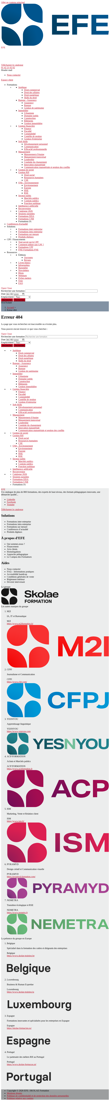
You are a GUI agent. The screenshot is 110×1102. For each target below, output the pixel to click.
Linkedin (11, 499)
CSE (26, 180)
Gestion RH (23, 172)
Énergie (27, 188)
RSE (26, 193)
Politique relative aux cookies (20, 1098)
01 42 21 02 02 (8, 67)
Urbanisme (29, 113)
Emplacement (7, 297)
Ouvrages (28, 257)
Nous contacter (13, 75)
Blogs (21, 273)
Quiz (20, 280)
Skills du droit (30, 97)
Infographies (24, 265)
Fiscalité (28, 131)
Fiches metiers (24, 278)
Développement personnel (36, 144)
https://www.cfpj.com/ (17, 682)
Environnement (31, 185)
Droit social (29, 175)
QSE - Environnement (28, 182)
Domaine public (31, 115)
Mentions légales (14, 1093)
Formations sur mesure (28, 234)
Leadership (29, 159)
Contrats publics (31, 201)
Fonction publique (32, 203)
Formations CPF (25, 247)
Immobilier (23, 110)
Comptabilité (30, 134)
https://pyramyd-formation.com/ (21, 876)
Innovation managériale (34, 164)
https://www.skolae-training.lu (20, 992)
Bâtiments (28, 121)
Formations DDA (26, 216)
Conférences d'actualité (17, 224)
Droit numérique (31, 95)
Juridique (22, 87)
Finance (27, 128)
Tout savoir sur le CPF (28, 242)
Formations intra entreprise (30, 231)
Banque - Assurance (27, 100)
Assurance (29, 103)
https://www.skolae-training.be (21, 955)
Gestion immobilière (33, 123)
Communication (31, 146)
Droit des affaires (32, 92)
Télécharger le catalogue (12, 65)
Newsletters (23, 270)
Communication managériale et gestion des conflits (47, 167)
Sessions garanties (26, 213)
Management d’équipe (34, 154)
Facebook (11, 502)
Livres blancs (24, 262)
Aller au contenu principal (13, 2)
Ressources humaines (33, 177)
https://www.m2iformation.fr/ (20, 623)
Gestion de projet (26, 170)
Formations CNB (26, 219)
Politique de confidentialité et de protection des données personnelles (38, 1096)
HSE (26, 190)
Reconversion (24, 208)
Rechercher (19, 300)
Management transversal (35, 157)
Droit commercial (32, 90)
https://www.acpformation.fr (19, 769)
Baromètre (23, 268)
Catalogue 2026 (25, 211)
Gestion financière (26, 126)
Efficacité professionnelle (35, 149)
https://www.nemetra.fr (17, 912)
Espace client (7, 80)
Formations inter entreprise (30, 229)
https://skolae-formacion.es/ (19, 1028)
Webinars (22, 275)
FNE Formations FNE (28, 250)
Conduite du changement (35, 162)
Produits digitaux (26, 237)
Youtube (10, 504)
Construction (30, 118)
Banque (27, 105)
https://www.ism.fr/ (15, 821)
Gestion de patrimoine (34, 108)
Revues (27, 260)
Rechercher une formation (13, 291)
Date (3, 294)
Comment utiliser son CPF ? (31, 244)
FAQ (20, 283)
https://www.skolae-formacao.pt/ (21, 1064)
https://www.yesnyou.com (19, 731)
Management (24, 152)
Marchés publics (31, 198)
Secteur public (24, 195)
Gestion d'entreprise (33, 139)
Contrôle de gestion (33, 136)
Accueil (10, 307)
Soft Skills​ (23, 141)
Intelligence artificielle (28, 206)
